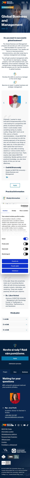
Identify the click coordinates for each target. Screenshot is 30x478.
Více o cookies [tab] (24, 210)
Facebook (15, 425)
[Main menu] (23, 2)
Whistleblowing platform (9, 434)
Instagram (19, 425)
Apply (3, 28)
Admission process (15, 363)
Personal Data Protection (9, 437)
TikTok (27, 425)
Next (26, 103)
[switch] (25, 244)
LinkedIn (7, 177)
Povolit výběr (15, 266)
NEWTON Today (7, 429)
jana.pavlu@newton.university (14, 417)
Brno (15, 372)
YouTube (25, 425)
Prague (5, 372)
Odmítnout (15, 270)
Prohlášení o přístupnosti (9, 445)
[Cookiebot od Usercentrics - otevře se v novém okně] (21, 206)
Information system (8, 432)
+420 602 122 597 (11, 415)
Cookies (4, 442)
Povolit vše (15, 261)
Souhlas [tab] (5, 210)
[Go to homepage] (8, 2)
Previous (4, 103)
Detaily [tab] (14, 210)
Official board (6, 439)
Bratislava (25, 372)
